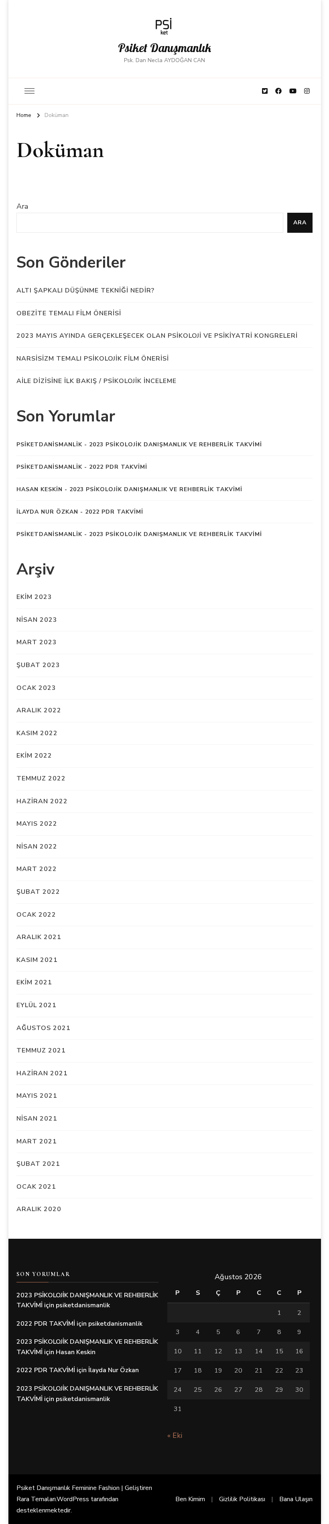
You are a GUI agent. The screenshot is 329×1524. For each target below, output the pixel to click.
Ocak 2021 (36, 1186)
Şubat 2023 (38, 665)
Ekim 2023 (34, 597)
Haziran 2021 (42, 1073)
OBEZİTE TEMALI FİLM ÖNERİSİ (68, 313)
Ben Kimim (190, 1499)
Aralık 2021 (38, 937)
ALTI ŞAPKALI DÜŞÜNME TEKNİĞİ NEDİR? (85, 290)
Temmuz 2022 (41, 778)
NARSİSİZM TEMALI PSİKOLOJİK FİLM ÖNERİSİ (92, 358)
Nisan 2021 (36, 1118)
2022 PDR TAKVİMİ (118, 467)
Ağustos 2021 (43, 1028)
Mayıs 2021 (36, 1095)
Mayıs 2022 (36, 823)
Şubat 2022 (38, 891)
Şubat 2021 (38, 1163)
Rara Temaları (36, 1499)
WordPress (73, 1499)
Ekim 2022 (34, 755)
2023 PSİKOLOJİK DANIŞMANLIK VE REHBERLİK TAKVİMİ (175, 444)
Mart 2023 (36, 642)
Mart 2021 (36, 1141)
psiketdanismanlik (49, 444)
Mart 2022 (36, 869)
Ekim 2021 (34, 982)
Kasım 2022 (37, 733)
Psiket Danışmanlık (164, 47)
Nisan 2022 (36, 846)
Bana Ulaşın (296, 1499)
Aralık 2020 (38, 1209)
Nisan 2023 (36, 619)
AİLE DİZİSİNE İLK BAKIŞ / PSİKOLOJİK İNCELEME (96, 381)
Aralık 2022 (38, 710)
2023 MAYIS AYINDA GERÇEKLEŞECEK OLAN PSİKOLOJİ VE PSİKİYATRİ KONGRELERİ (157, 335)
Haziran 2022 (42, 801)
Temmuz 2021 (41, 1050)
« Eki (174, 1435)
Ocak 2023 (36, 687)
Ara (22, 206)
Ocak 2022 (36, 914)
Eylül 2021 (36, 1005)
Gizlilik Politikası (242, 1499)
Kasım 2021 (37, 960)
